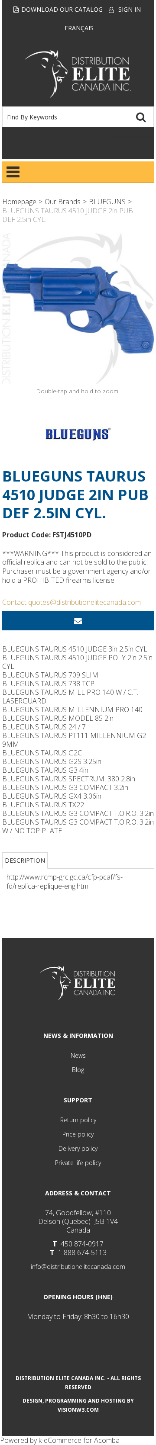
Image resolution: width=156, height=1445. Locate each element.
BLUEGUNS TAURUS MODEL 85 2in (58, 718)
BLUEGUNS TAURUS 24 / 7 (44, 727)
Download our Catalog (62, 9)
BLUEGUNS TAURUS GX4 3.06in (51, 796)
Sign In (129, 9)
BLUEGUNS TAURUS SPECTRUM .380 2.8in (68, 779)
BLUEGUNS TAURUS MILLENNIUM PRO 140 (72, 709)
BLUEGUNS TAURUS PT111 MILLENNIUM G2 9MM (74, 740)
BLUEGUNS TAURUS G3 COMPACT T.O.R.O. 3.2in (78, 813)
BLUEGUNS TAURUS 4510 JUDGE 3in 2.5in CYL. (75, 649)
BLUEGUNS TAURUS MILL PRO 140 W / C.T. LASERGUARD (70, 696)
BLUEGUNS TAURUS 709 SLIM (50, 675)
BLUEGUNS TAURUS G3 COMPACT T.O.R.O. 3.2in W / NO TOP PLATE (78, 826)
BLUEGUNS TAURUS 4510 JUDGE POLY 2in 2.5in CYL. (77, 662)
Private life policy (78, 1163)
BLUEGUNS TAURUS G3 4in (45, 770)
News (78, 1055)
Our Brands (63, 201)
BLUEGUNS (107, 201)
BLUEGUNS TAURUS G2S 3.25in (51, 761)
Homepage (19, 201)
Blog (78, 1070)
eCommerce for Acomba (82, 1440)
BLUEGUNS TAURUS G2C (42, 753)
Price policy (78, 1134)
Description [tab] (25, 860)
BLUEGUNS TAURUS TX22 (43, 804)
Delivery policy (78, 1148)
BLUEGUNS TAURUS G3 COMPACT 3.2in (65, 787)
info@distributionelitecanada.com (78, 1266)
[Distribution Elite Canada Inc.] (78, 74)
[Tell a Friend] (78, 620)
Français (79, 28)
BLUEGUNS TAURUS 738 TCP (48, 683)
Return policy (78, 1120)
